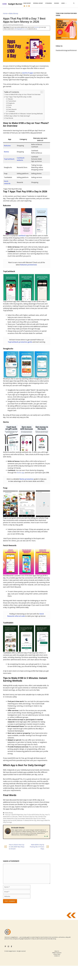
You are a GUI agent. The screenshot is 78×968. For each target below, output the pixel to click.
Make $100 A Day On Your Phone (35, 818)
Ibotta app (21, 473)
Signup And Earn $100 (9, 820)
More (63, 3)
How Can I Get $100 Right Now (14, 814)
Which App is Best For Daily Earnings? (17, 116)
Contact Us (57, 956)
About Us (57, 951)
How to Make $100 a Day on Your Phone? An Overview (22, 94)
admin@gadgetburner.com (20, 29)
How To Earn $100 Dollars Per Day (34, 814)
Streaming (48, 3)
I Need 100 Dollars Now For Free (27, 816)
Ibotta (10, 105)
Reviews (56, 3)
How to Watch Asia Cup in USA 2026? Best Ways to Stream (16, 847)
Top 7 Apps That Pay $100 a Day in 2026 (18, 97)
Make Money (27, 3)
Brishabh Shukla (17, 828)
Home (5, 13)
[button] (74, 3)
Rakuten (10, 99)
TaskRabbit (11, 111)
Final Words (9, 118)
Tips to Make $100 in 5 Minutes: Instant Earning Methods (24, 114)
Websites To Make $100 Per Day (26, 820)
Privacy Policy (56, 954)
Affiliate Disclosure (56, 952)
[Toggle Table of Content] (41, 92)
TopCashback (12, 101)
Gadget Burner (15, 4)
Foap (9, 107)
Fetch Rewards (12, 109)
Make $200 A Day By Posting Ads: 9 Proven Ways (37, 847)
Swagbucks (11, 103)
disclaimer (36, 27)
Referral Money (38, 3)
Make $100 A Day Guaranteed (16, 818)
